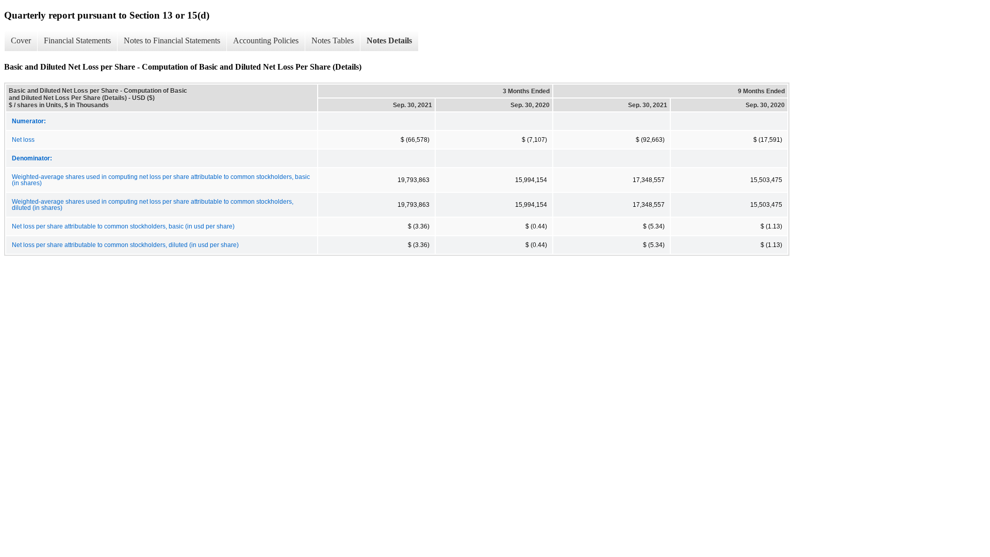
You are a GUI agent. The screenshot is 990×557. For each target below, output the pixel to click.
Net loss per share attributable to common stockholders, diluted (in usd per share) (125, 245)
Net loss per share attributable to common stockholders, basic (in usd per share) (123, 226)
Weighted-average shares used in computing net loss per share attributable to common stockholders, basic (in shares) (161, 180)
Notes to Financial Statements (172, 40)
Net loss (23, 140)
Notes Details (389, 40)
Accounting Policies (266, 40)
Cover (21, 40)
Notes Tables (332, 40)
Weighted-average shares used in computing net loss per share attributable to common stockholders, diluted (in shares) (152, 205)
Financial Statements (77, 40)
